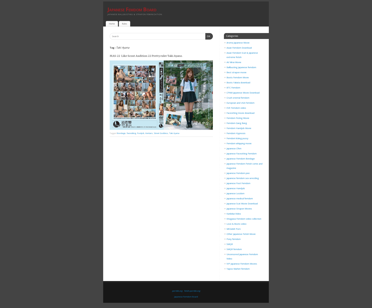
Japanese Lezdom (235, 193)
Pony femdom (234, 239)
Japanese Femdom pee (238, 173)
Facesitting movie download (240, 112)
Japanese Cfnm (234, 148)
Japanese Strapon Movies (239, 208)
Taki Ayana (174, 133)
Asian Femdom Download (239, 47)
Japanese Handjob (236, 188)
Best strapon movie (236, 72)
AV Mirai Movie (234, 62)
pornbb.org (177, 291)
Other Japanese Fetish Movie (241, 233)
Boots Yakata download (238, 82)
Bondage (121, 133)
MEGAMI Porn (234, 228)
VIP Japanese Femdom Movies (242, 263)
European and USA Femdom (240, 102)
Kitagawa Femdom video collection (244, 218)
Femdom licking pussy (237, 138)
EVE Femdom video (236, 107)
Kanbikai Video (234, 213)
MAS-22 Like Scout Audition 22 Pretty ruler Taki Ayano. (146, 56)
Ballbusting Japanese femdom (241, 67)
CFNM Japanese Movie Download (243, 92)
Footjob (140, 133)
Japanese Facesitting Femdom (242, 153)
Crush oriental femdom (238, 97)
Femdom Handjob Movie (239, 128)
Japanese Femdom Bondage (241, 158)
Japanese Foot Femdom (238, 183)
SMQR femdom (234, 249)
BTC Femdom (233, 87)
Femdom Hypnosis (236, 133)
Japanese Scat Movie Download (242, 203)
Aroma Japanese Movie (238, 42)
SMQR (230, 244)
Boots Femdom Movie (238, 77)
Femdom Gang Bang (237, 123)
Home (112, 23)
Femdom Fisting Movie (238, 118)
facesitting (131, 133)
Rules (124, 23)
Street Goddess (161, 133)
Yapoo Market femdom (238, 268)
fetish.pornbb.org (192, 291)
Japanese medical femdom (240, 198)
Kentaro (149, 133)
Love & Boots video (236, 223)
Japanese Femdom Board (132, 9)
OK (208, 36)
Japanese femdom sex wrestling (243, 178)
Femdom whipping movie (239, 143)
